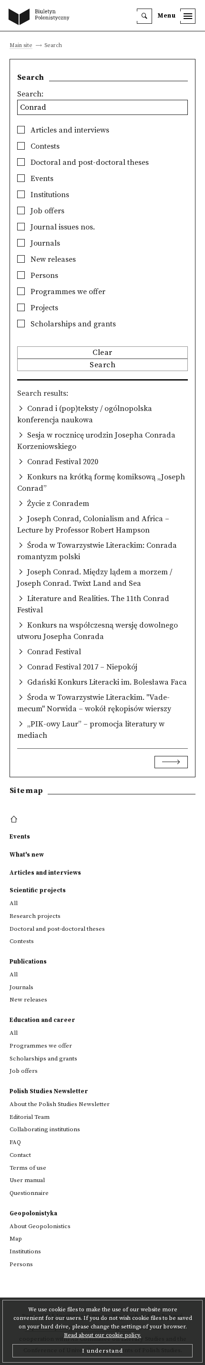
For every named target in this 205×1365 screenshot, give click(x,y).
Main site (21, 46)
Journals (44, 243)
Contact (20, 1155)
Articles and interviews (69, 130)
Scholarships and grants (72, 324)
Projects (43, 308)
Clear (102, 352)
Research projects (35, 916)
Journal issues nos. (62, 227)
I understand (102, 1351)
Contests (44, 146)
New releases (52, 259)
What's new (27, 855)
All (14, 903)
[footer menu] (15, 819)
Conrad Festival (54, 652)
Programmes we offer (67, 291)
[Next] (171, 762)
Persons (43, 275)
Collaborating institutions (45, 1129)
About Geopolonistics (40, 1226)
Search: (30, 94)
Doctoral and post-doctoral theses (89, 162)
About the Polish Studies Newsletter (60, 1104)
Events (41, 178)
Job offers (46, 211)
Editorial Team (30, 1117)
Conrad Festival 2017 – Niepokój (82, 667)
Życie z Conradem (58, 503)
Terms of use (28, 1168)
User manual (27, 1180)
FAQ (15, 1142)
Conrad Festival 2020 (62, 462)
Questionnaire (29, 1193)
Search (102, 365)
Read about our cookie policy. (102, 1335)
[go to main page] (41, 17)
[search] (144, 16)
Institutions (49, 195)
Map (16, 1238)
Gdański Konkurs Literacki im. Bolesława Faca (107, 682)
